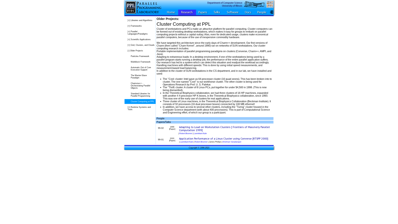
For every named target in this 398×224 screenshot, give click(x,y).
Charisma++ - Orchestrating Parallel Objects (140, 85)
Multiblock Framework (140, 62)
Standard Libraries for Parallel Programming (140, 94)
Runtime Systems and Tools (139, 108)
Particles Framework (140, 56)
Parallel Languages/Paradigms (138, 32)
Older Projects (135, 50)
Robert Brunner (185, 133)
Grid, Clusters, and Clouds (141, 45)
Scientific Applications (139, 39)
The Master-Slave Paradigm (139, 76)
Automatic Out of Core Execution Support (141, 68)
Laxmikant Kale (200, 133)
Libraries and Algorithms (140, 20)
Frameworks (135, 26)
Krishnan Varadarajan (232, 142)
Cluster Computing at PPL (142, 101)
